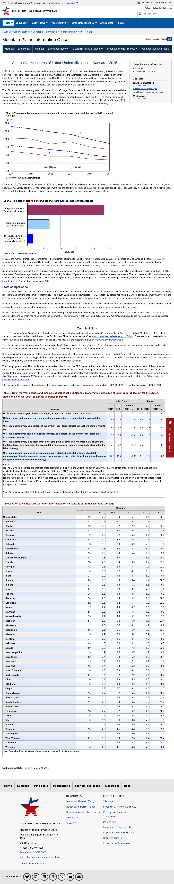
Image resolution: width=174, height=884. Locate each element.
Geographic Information (45, 31)
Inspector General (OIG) (80, 801)
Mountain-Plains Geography (50, 48)
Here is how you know (65, 2)
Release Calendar (153, 8)
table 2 (146, 298)
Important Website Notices (119, 832)
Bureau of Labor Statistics (17, 31)
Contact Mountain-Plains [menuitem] (155, 48)
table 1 (91, 84)
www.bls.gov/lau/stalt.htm (108, 339)
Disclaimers (110, 821)
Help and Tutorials (114, 838)
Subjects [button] (21, 22)
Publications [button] (59, 22)
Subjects (23, 786)
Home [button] (7, 22)
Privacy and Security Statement (114, 814)
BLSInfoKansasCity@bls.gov (145, 89)
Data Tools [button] (39, 22)
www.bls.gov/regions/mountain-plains (148, 92)
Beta (127, 786)
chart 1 (94, 97)
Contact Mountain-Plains (33, 863)
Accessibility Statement (117, 843)
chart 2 (11, 191)
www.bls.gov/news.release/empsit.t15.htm (112, 336)
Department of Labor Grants (83, 812)
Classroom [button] (106, 22)
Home (8, 786)
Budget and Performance (80, 806)
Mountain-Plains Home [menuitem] (17, 48)
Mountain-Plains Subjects (86, 48)
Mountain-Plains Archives (121, 48)
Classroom (112, 786)
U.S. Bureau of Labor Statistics (35, 11)
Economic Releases (87, 786)
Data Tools (41, 786)
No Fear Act (73, 817)
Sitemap (108, 801)
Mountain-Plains (67, 31)
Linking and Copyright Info (118, 827)
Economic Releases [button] (83, 22)
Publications (61, 786)
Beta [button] (121, 22)
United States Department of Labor (156, 2)
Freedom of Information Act (119, 806)
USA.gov (71, 823)
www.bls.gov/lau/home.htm (15, 379)
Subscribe (167, 8)
